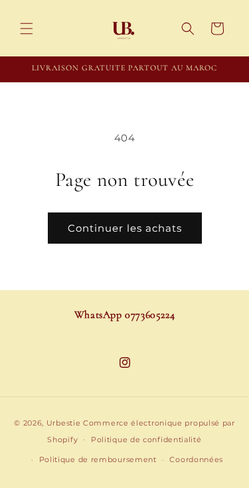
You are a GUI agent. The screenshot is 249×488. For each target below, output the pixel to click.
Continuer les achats (125, 228)
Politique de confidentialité (146, 439)
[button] (26, 28)
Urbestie (63, 423)
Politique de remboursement (98, 459)
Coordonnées (196, 459)
